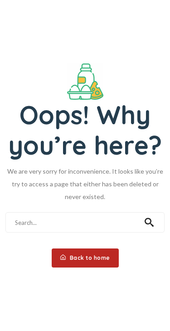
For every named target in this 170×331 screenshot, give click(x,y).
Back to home (89, 257)
